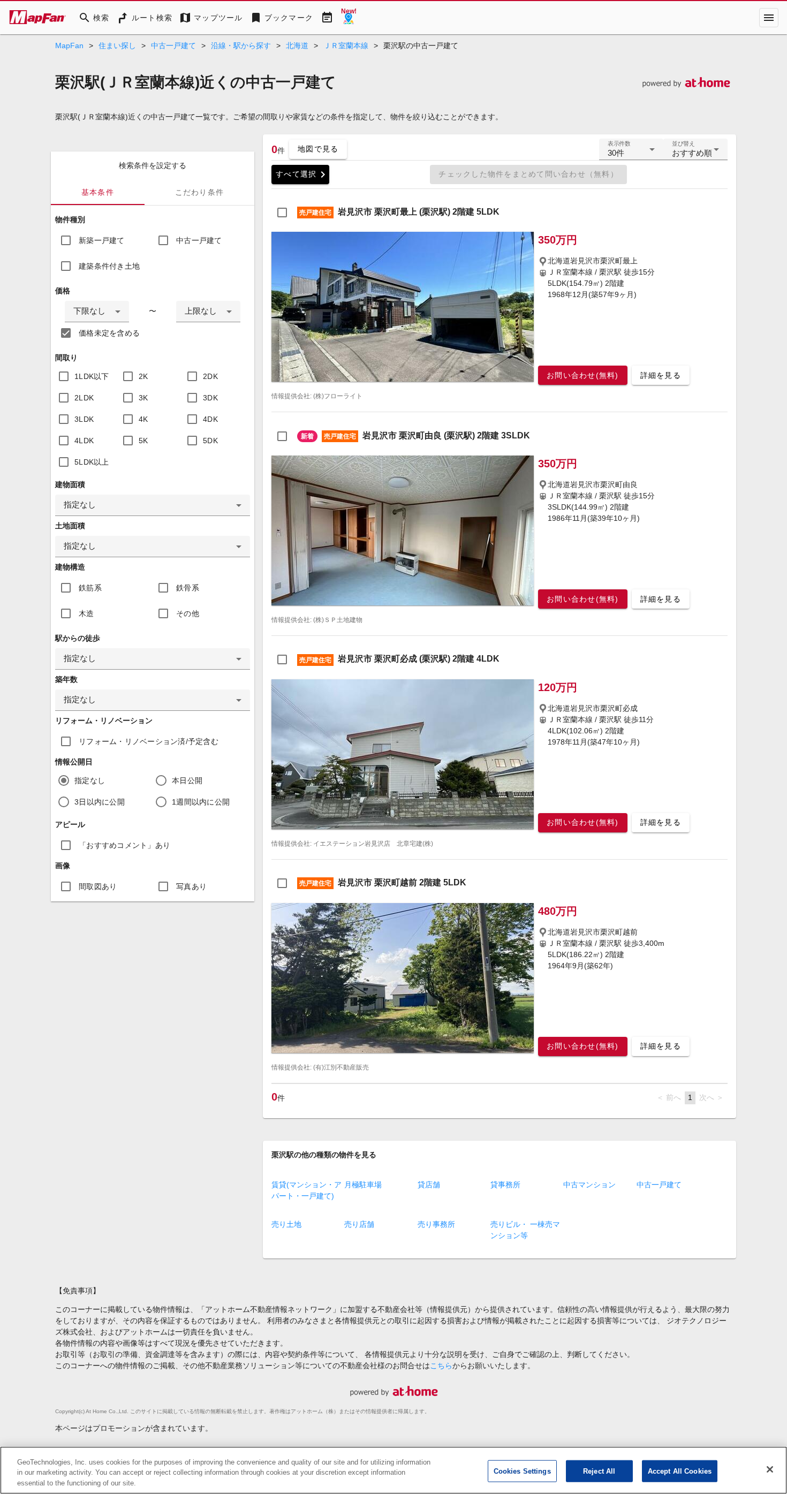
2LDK (84, 397)
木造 (86, 613)
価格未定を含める (109, 333)
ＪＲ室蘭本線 (345, 45)
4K (143, 419)
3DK (210, 397)
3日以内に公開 (99, 802)
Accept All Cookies (680, 1471)
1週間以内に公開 (201, 802)
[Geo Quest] (348, 17)
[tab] (98, 192)
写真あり (191, 886)
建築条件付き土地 (109, 266)
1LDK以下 (91, 376)
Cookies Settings (522, 1471)
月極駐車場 (363, 1184)
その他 (187, 613)
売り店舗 (359, 1224)
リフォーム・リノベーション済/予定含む (148, 741)
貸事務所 (505, 1184)
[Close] (770, 1469)
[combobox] (96, 311)
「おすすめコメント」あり (124, 845)
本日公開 (187, 780)
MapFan (69, 45)
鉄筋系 (90, 587)
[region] (393, 1470)
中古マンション (589, 1184)
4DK (210, 419)
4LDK (84, 440)
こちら (441, 1365)
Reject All (599, 1471)
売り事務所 (436, 1224)
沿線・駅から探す (241, 45)
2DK (210, 376)
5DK (210, 440)
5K (143, 440)
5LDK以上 (91, 462)
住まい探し (117, 45)
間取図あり (98, 886)
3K (143, 397)
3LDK (84, 419)
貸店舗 (429, 1184)
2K (143, 376)
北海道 (297, 45)
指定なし (89, 780)
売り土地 (286, 1224)
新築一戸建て (102, 240)
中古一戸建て (173, 45)
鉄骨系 (187, 587)
